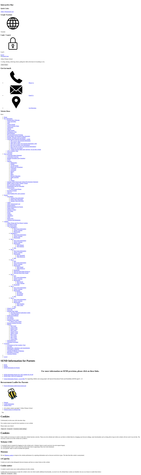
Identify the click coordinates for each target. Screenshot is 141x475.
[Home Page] (5, 56)
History (12, 171)
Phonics (9, 324)
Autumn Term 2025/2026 (17, 198)
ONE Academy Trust (12, 151)
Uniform (9, 214)
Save (15, 473)
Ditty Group (13, 337)
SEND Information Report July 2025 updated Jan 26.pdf (18, 374)
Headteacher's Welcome (13, 120)
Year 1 (12, 239)
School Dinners (11, 205)
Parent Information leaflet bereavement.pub (15, 385)
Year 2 (12, 249)
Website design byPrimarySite (12, 409)
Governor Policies (11, 354)
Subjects (9, 161)
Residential (16, 270)
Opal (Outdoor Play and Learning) (16, 193)
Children (6, 221)
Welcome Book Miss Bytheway (22, 271)
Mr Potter (19, 292)
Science (12, 180)
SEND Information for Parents (15, 207)
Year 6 (12, 298)
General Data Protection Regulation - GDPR (18, 139)
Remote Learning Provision (14, 323)
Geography (13, 170)
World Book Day (11, 340)
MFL (11, 173)
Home (5, 117)
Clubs (8, 217)
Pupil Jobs (9, 309)
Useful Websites (14, 314)
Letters (9, 202)
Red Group (13, 326)
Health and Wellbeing (12, 315)
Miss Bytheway (21, 268)
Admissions (10, 127)
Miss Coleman (20, 283)
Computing (13, 168)
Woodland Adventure (12, 342)
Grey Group (13, 336)
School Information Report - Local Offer (14, 379)
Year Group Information (20, 229)
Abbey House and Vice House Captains (17, 223)
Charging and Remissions (13, 220)
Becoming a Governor (13, 352)
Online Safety (10, 208)
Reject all (3, 429)
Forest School (10, 187)
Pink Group (13, 330)
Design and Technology (16, 167)
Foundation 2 (13, 233)
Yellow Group (14, 333)
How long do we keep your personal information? (23, 146)
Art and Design (14, 165)
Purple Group (13, 329)
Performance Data (11, 132)
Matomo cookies (9, 455)
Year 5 (12, 286)
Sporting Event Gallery (13, 320)
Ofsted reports (10, 130)
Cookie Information (9, 404)
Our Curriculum (8, 154)
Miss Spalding (20, 304)
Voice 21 (9, 192)
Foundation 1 (13, 227)
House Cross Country (16, 321)
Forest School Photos (15, 189)
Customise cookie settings (20, 429)
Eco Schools (10, 318)
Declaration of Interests (13, 349)
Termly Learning (18, 230)
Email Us (31, 95)
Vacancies (9, 152)
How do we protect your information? (20, 145)
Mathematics (13, 162)
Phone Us (31, 83)
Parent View (10, 218)
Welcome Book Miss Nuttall (21, 273)
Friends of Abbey (11, 209)
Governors (6, 343)
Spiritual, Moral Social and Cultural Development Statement (22, 182)
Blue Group (13, 334)
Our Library (10, 317)
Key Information (8, 118)
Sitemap (6, 402)
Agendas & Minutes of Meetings (15, 351)
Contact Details (11, 124)
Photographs (17, 232)
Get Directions (32, 108)
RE (11, 179)
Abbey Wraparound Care (7, 11)
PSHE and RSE (14, 177)
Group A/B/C (13, 339)
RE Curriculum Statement (13, 184)
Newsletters (10, 196)
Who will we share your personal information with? (23, 143)
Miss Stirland (20, 245)
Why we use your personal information (20, 140)
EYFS (8, 159)
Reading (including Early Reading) (16, 158)
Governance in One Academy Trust (16, 345)
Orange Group (14, 331)
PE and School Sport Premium (15, 134)
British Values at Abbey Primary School (17, 183)
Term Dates (10, 211)
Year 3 (12, 259)
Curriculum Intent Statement (14, 155)
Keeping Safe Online (12, 311)
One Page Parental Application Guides (20, 312)
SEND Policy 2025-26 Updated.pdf (13, 376)
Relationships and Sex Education (15, 186)
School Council (11, 308)
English (12, 164)
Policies (9, 129)
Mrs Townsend (21, 255)
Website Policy (8, 405)
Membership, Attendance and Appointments (18, 348)
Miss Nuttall (20, 267)
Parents (6, 195)
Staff (8, 123)
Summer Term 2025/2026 (17, 201)
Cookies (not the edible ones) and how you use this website (25, 149)
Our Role (9, 346)
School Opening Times (13, 126)
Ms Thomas (20, 293)
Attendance (10, 215)
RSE (15, 248)
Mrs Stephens (20, 246)
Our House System (12, 224)
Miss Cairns (20, 305)
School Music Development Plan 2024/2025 (18, 136)
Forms (8, 212)
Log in (2, 54)
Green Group (13, 327)
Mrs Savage (20, 282)
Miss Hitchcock (21, 257)
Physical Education (15, 176)
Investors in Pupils (12, 190)
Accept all (9, 429)
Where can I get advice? (16, 148)
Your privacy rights (15, 142)
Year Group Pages (12, 226)
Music (12, 174)
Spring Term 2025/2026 (16, 199)
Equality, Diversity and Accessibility (16, 137)
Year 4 (12, 274)
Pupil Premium (11, 133)
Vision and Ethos (11, 121)
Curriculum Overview (13, 157)
